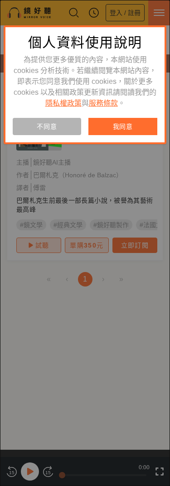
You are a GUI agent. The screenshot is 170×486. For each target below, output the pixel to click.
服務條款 (103, 103)
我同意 (123, 126)
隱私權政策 (63, 103)
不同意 (47, 126)
